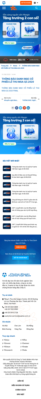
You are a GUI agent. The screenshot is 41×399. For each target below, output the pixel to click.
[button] (36, 3)
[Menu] (4, 8)
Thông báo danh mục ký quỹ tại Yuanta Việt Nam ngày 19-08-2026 (24, 184)
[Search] (36, 8)
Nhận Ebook (20, 247)
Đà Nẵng (30, 326)
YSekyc (6, 340)
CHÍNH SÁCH (20, 390)
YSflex (24, 340)
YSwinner (25, 343)
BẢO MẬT (20, 394)
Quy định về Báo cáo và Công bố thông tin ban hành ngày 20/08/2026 (24, 176)
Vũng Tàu (18, 329)
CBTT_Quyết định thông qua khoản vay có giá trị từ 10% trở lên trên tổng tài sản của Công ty (24, 226)
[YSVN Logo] (3, 2)
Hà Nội (5, 326)
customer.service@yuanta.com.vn (17, 316)
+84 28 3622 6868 (11, 307)
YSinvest (7, 343)
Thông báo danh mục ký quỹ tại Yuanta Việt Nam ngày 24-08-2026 (24, 168)
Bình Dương (6, 329)
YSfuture (7, 347)
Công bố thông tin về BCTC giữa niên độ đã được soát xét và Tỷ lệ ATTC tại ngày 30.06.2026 (24, 201)
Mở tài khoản (26, 3)
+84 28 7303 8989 (11, 309)
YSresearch (8, 350)
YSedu (24, 350)
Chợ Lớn (17, 326)
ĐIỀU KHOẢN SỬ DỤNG (20, 385)
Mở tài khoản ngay (20, 258)
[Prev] (4, 33)
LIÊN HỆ (20, 381)
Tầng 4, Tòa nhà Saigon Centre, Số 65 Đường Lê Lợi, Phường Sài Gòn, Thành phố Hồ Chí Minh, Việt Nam (21, 301)
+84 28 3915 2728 (11, 313)
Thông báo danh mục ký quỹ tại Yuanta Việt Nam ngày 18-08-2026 (24, 193)
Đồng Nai (30, 329)
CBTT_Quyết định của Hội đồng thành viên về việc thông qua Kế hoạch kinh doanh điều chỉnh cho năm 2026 (24, 217)
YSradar (25, 347)
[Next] (37, 33)
